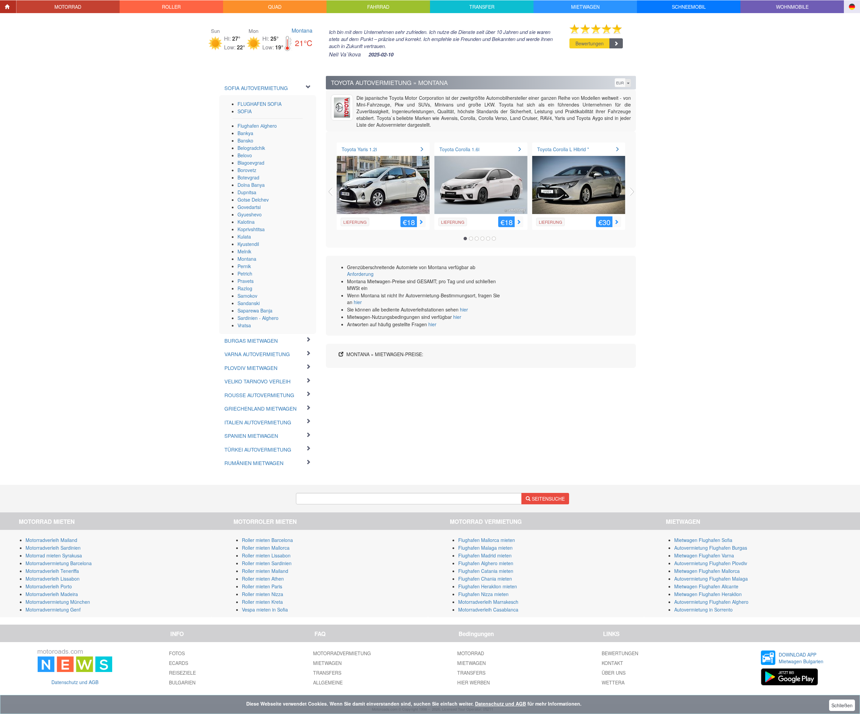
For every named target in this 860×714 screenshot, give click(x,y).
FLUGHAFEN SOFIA (260, 103)
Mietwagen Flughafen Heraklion (708, 594)
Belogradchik (251, 147)
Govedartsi (249, 207)
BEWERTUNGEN (620, 653)
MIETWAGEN (327, 663)
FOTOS (177, 653)
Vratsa (244, 325)
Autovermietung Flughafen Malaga (711, 578)
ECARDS (178, 663)
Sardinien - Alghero (258, 317)
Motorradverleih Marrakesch (488, 601)
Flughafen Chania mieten (485, 578)
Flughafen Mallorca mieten (486, 540)
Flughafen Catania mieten (485, 571)
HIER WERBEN (473, 682)
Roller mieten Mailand (265, 571)
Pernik (244, 266)
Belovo (245, 155)
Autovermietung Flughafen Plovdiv (710, 563)
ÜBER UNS (614, 672)
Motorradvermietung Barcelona (59, 563)
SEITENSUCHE (547, 498)
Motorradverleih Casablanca (488, 609)
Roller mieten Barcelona (267, 540)
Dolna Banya (251, 184)
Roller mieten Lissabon (266, 555)
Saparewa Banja (255, 310)
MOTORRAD (470, 653)
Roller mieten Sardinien (267, 563)
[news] (75, 659)
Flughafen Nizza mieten (483, 594)
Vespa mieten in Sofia (265, 609)
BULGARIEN (182, 682)
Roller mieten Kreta (262, 601)
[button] (68, 6)
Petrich (245, 273)
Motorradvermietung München (58, 601)
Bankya (245, 133)
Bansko (245, 140)
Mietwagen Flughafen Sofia (703, 540)
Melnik (244, 251)
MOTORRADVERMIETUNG (342, 653)
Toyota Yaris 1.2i (359, 149)
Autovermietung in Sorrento (703, 609)
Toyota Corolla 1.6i (459, 149)
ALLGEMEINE (328, 682)
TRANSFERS (327, 672)
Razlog (245, 288)
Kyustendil (248, 244)
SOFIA (245, 111)
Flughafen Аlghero (257, 125)
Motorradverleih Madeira (52, 594)
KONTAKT (612, 663)
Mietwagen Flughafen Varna (704, 555)
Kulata (244, 236)
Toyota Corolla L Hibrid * (563, 149)
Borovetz (247, 170)
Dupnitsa (247, 192)
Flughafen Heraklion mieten (487, 586)
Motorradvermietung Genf (53, 609)
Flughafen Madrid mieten (485, 555)
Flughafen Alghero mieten (485, 563)
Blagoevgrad (251, 162)
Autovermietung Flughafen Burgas (710, 547)
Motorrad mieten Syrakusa (54, 555)
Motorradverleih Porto (49, 586)
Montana (302, 30)
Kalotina (246, 221)
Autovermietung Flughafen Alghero (711, 601)
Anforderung (360, 273)
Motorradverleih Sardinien (53, 547)
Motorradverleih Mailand (51, 540)
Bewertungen (589, 43)
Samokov (247, 295)
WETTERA (613, 682)
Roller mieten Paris (262, 586)
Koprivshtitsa (251, 229)
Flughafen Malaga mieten (485, 547)
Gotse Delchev (253, 199)
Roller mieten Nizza (262, 594)
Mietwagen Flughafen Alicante (706, 586)
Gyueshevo (250, 214)
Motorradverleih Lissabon (53, 578)
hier (358, 302)
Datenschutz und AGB (74, 682)
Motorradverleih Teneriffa (52, 571)
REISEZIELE (182, 672)
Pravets (246, 281)
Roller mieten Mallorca (266, 547)
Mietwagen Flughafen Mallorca (707, 571)
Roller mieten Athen (263, 578)
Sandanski (249, 303)
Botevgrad (248, 177)
